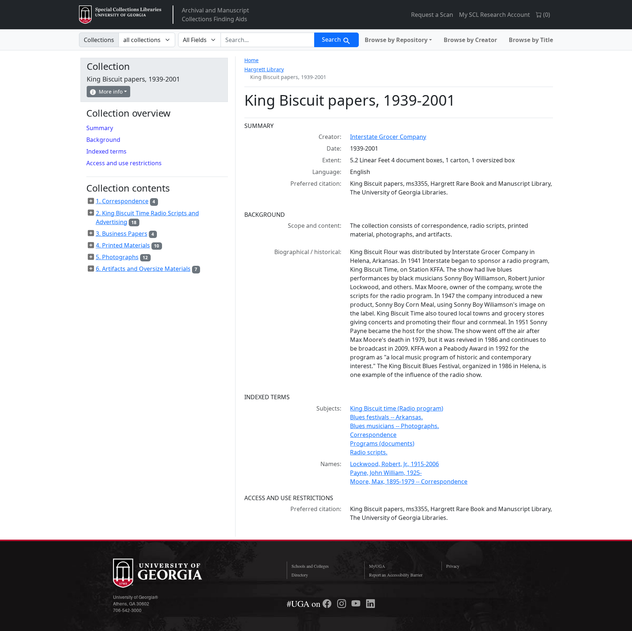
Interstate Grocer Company (388, 137)
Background (103, 140)
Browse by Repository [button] (396, 40)
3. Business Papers (121, 234)
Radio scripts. (368, 452)
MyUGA (377, 566)
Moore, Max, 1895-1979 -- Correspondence (408, 481)
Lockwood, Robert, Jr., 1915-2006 (394, 464)
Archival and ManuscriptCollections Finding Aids (215, 14)
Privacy (452, 566)
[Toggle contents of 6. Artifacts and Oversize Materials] (91, 268)
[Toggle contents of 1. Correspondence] (91, 201)
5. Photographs (117, 257)
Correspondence (373, 435)
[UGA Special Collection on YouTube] (356, 603)
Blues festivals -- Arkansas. (386, 417)
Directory (299, 575)
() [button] (546, 15)
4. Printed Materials (123, 245)
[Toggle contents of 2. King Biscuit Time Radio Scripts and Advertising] (91, 212)
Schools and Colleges (310, 566)
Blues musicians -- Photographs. (394, 426)
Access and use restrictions (124, 163)
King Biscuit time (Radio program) (396, 408)
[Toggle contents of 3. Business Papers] (91, 233)
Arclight (120, 14)
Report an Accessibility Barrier (395, 575)
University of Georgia (168, 573)
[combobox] (267, 40)
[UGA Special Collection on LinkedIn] (370, 603)
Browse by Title (531, 40)
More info (110, 91)
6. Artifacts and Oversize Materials (143, 269)
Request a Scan (432, 15)
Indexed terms (106, 151)
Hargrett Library (264, 69)
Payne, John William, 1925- (386, 473)
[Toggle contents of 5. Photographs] (91, 257)
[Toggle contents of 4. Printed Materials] (91, 245)
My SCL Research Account (494, 15)
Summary (99, 128)
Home (251, 60)
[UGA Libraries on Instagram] (342, 603)
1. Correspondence (122, 201)
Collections (99, 40)
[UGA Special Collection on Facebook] (328, 603)
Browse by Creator (470, 40)
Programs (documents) (382, 443)
